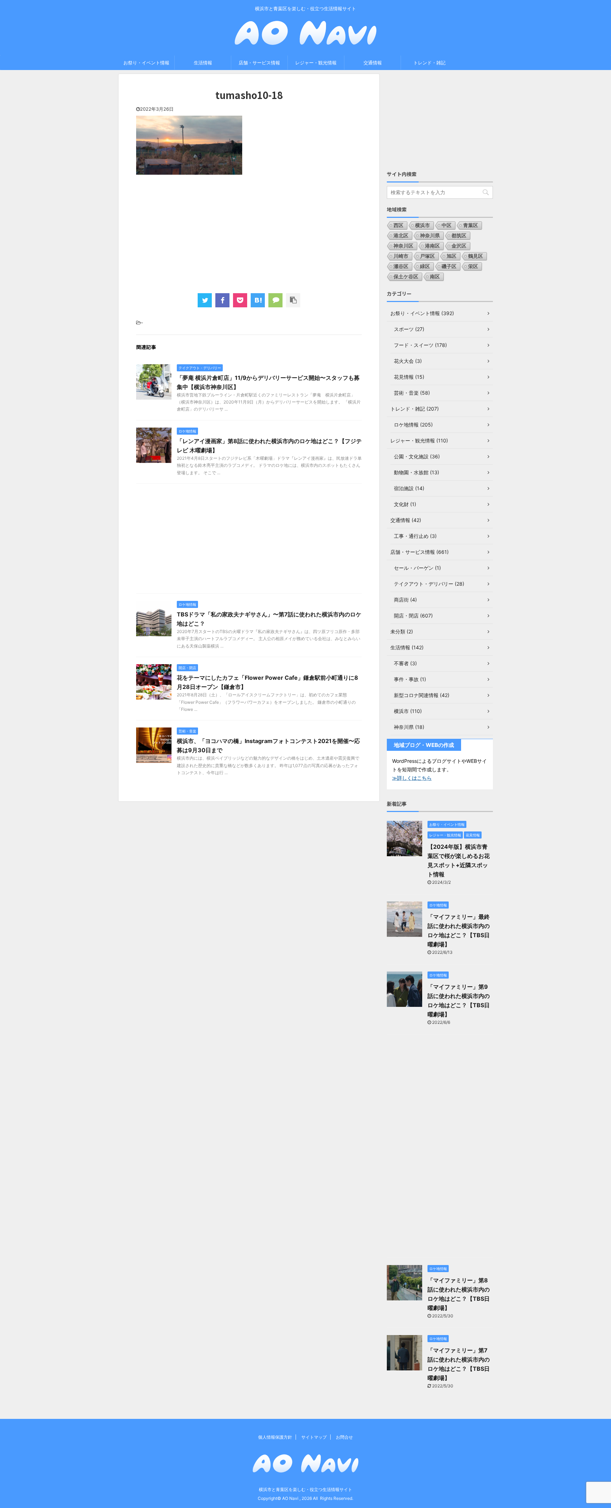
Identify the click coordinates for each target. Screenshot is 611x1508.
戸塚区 (427, 256)
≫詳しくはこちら (412, 778)
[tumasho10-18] (258, 300)
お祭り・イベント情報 (146, 62)
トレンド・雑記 (429, 62)
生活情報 (203, 62)
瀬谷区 (401, 266)
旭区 (451, 256)
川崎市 (401, 256)
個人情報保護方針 (275, 1437)
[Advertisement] (249, 233)
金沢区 (459, 246)
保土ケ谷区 (406, 276)
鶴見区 (475, 256)
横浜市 (422, 225)
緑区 (425, 266)
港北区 (401, 235)
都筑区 (459, 235)
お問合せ (344, 1437)
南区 (435, 276)
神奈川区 (403, 246)
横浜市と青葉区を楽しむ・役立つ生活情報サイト (305, 1489)
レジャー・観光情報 (316, 62)
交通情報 (372, 62)
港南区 (432, 246)
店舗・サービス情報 (259, 62)
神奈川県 (430, 235)
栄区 (473, 266)
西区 (398, 225)
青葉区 (470, 225)
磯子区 (449, 266)
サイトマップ (314, 1437)
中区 (447, 225)
